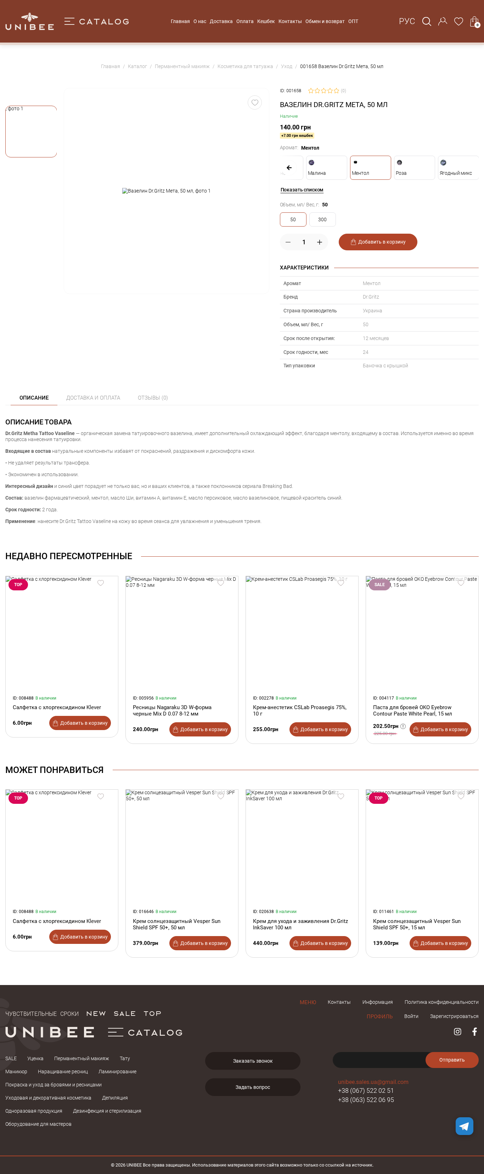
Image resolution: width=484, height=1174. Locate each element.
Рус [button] (407, 21)
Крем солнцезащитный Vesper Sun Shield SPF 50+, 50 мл (176, 924)
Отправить (452, 1060)
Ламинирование (117, 1071)
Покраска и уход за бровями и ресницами (53, 1084)
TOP (152, 1013)
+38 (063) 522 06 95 (366, 1099)
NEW (96, 1013)
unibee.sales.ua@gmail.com (373, 1082)
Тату (125, 1058)
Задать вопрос (253, 1087)
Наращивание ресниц (63, 1071)
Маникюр (16, 1071)
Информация (377, 1002)
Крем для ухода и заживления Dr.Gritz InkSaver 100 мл (300, 924)
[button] (31, 131)
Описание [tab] (34, 398)
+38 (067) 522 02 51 (366, 1090)
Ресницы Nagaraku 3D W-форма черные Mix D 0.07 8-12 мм (172, 710)
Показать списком (302, 190)
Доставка (221, 21)
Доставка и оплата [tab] (93, 398)
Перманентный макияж (81, 1058)
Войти (411, 1016)
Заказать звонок (253, 1061)
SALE (124, 1013)
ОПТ (353, 21)
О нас (199, 21)
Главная (180, 21)
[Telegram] (464, 1126)
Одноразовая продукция (33, 1111)
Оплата (245, 21)
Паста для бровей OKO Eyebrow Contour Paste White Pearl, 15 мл (412, 710)
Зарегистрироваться (454, 1016)
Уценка (35, 1058)
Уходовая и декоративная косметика (48, 1098)
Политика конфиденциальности (442, 1002)
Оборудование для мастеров (38, 1124)
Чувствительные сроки (42, 1013)
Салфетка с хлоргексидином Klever (57, 707)
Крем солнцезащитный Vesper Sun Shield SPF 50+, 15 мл (417, 924)
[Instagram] (458, 1032)
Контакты (290, 21)
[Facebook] (475, 1032)
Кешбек (266, 21)
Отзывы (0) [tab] (153, 398)
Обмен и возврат (325, 21)
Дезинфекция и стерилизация (107, 1111)
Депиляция (115, 1098)
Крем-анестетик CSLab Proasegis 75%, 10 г (300, 710)
